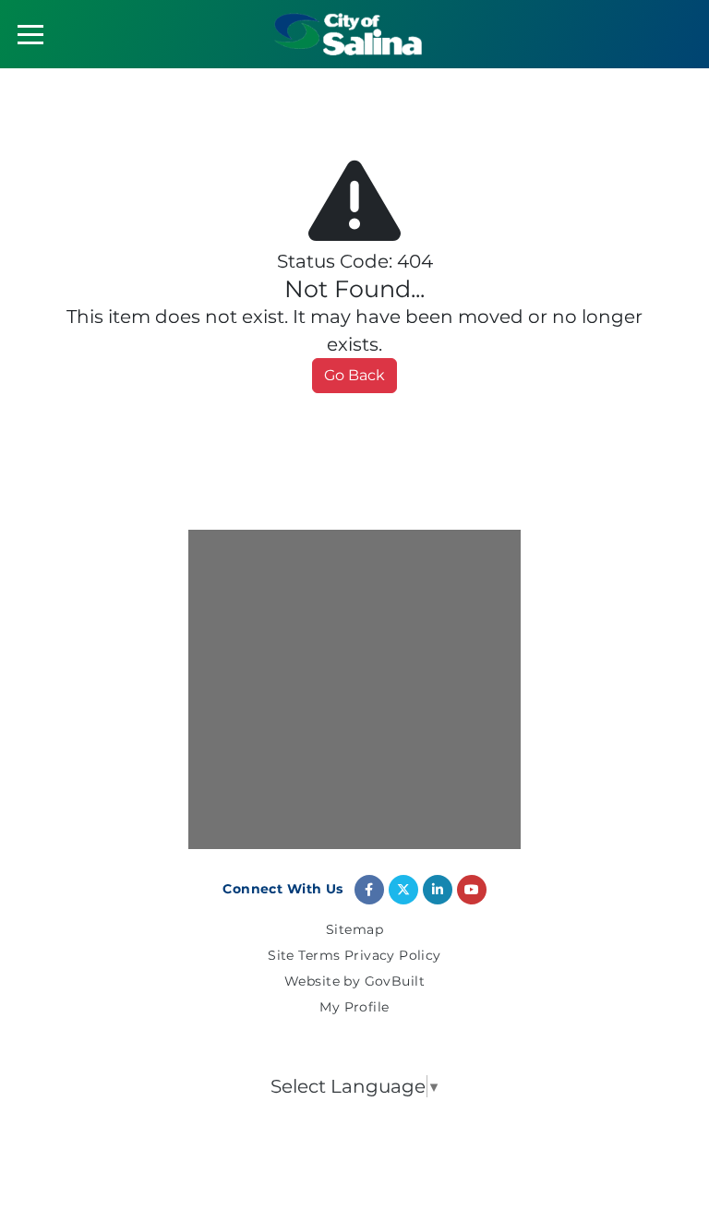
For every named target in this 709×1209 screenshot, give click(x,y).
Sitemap (354, 930)
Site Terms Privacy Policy (354, 956)
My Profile (354, 1007)
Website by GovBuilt (354, 982)
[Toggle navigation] (30, 34)
